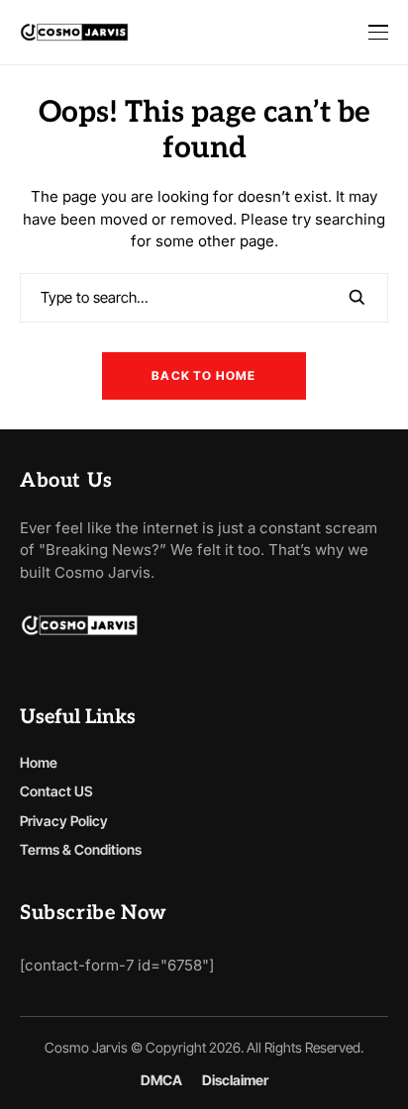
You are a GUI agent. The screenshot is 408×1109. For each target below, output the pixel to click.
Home (38, 762)
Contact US (56, 791)
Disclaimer (235, 1080)
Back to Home (203, 375)
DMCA (161, 1080)
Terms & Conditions (81, 849)
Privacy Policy (64, 820)
